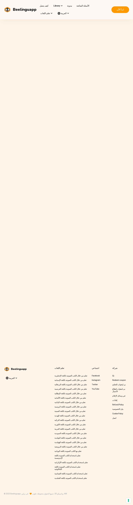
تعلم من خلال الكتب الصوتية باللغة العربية (70, 429)
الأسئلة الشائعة (83, 6)
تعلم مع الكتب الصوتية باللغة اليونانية (68, 451)
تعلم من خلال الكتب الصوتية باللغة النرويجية (71, 447)
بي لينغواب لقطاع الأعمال (118, 390)
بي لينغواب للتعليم (119, 384)
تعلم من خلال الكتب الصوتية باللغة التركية (70, 420)
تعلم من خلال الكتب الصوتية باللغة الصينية (70, 411)
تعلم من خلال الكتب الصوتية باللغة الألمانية (70, 398)
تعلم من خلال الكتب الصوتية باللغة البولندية (70, 438)
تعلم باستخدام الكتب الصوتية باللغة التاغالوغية (67, 468)
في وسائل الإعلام (118, 396)
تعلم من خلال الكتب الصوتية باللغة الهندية (70, 416)
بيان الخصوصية (117, 409)
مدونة (69, 6)
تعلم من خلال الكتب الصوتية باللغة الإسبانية (71, 380)
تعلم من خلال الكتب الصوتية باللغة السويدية (71, 433)
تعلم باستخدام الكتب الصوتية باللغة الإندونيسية (67, 456)
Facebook (96, 376)
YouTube (95, 389)
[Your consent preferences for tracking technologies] (128, 500)
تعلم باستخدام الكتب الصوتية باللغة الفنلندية (71, 478)
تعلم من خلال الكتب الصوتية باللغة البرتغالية (71, 384)
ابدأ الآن (120, 9)
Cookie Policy (117, 414)
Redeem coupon (119, 380)
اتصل (114, 418)
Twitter (95, 384)
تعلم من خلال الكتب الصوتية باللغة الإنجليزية (71, 376)
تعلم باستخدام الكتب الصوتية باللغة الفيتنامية (71, 474)
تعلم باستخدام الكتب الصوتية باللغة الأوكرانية (71, 462)
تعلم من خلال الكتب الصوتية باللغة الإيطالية (70, 393)
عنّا (113, 376)
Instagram (96, 380)
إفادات (114, 400)
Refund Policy (118, 405)
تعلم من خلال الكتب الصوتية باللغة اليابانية (70, 402)
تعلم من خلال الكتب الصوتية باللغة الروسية (70, 407)
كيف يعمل (44, 6)
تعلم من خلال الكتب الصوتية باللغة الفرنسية (71, 389)
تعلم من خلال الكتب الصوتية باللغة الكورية (70, 424)
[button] (58, 6)
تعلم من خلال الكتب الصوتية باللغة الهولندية (71, 442)
